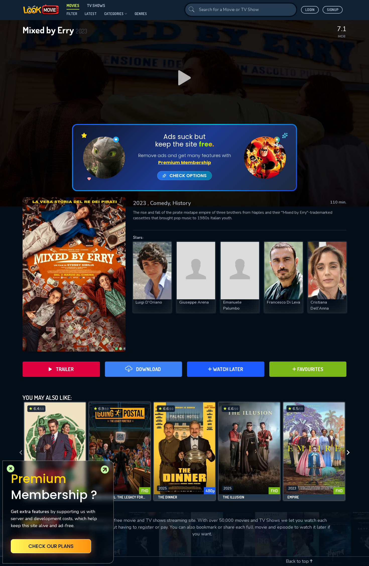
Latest (91, 14)
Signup (332, 10)
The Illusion (233, 497)
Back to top (298, 561)
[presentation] (19, 452)
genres (141, 14)
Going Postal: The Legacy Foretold (119, 497)
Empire (293, 497)
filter (72, 14)
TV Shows (96, 5)
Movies (73, 5)
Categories (114, 14)
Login (310, 10)
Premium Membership (184, 162)
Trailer (65, 369)
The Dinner (167, 497)
